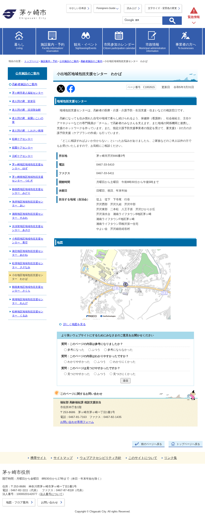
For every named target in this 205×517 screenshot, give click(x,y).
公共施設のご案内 (69, 61)
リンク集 (170, 458)
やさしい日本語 (77, 8)
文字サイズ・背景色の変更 (162, 8)
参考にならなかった (120, 349)
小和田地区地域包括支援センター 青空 (27, 240)
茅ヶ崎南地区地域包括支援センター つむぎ (27, 178)
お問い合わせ (49, 502)
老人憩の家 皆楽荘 (23, 101)
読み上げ (132, 8)
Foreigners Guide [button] (106, 8)
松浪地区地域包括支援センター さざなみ (27, 265)
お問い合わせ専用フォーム (77, 422)
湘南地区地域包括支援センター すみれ (27, 215)
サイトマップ (63, 458)
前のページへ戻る (151, 444)
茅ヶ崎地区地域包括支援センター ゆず (27, 166)
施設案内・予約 (49, 61)
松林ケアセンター (22, 139)
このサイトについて (142, 458)
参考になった (75, 349)
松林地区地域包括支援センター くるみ (27, 313)
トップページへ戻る (188, 444)
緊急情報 (194, 17)
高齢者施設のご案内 (91, 61)
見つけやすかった (78, 373)
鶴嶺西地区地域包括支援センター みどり (27, 191)
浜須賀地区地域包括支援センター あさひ (27, 228)
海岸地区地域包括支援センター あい (27, 203)
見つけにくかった (124, 373)
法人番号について (51, 494)
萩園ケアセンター (22, 147)
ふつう (96, 349)
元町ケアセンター (22, 156)
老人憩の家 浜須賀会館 (26, 109)
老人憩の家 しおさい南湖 (27, 130)
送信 (125, 380)
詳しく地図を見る (74, 324)
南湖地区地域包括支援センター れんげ (27, 301)
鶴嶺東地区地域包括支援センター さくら (27, 288)
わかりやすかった (78, 361)
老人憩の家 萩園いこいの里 (27, 120)
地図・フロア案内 (17, 502)
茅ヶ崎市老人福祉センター (27, 92)
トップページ (31, 61)
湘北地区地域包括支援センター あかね (27, 253)
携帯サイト (38, 458)
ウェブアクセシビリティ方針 (100, 458)
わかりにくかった (124, 361)
